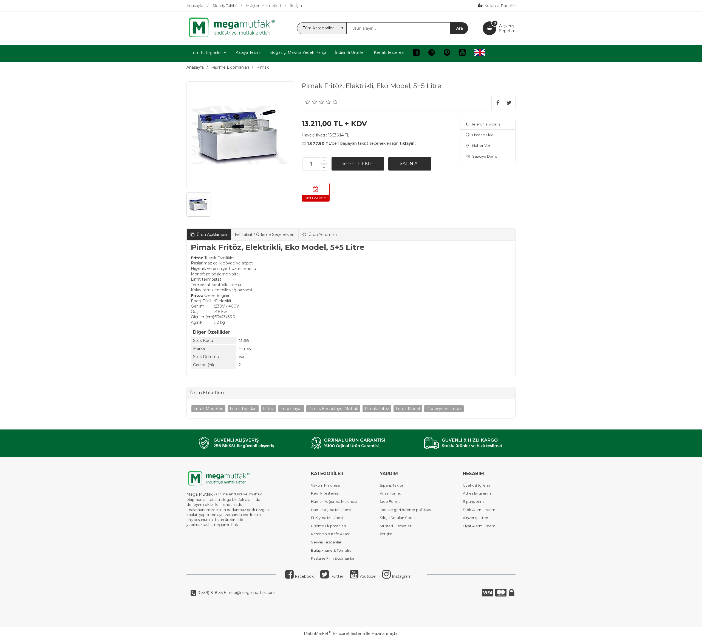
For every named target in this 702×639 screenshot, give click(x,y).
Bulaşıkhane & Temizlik (331, 550)
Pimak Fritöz (377, 408)
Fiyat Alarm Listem (479, 526)
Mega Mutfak (199, 494)
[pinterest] (447, 53)
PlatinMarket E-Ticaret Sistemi (334, 633)
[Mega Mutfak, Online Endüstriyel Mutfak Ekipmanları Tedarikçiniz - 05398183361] (234, 36)
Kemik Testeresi (325, 493)
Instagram (401, 576)
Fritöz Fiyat (291, 408)
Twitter (336, 576)
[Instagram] (431, 53)
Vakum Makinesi (325, 485)
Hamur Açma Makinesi (331, 509)
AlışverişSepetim (507, 28)
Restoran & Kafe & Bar (330, 534)
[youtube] (462, 53)
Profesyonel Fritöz (444, 408)
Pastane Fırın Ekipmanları (333, 558)
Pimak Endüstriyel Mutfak (333, 408)
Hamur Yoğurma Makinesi (334, 501)
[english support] (480, 53)
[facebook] (416, 53)
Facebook (304, 576)
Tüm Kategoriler (206, 52)
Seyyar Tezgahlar (326, 542)
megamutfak (225, 524)
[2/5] (311, 102)
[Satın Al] (409, 163)
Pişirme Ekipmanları (328, 526)
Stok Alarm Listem (479, 509)
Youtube (367, 576)
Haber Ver (481, 145)
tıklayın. (408, 143)
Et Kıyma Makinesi (327, 517)
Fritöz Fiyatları (243, 408)
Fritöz (268, 408)
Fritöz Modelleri (208, 408)
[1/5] (307, 102)
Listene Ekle (483, 135)
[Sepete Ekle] (358, 163)
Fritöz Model (408, 408)
